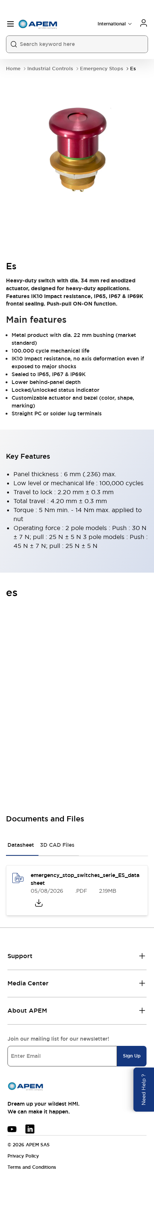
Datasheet (20, 845)
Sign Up (132, 1056)
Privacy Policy (23, 1156)
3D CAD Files (57, 845)
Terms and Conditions (31, 1167)
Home (13, 68)
